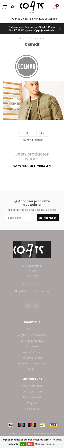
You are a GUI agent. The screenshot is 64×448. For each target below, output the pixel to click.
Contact (32, 369)
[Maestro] (21, 425)
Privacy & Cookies (32, 352)
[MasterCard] (32, 425)
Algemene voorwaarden (32, 335)
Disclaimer (32, 346)
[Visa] (53, 425)
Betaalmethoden (32, 357)
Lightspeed (51, 433)
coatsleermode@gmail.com (34, 291)
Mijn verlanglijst (32, 397)
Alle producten (32, 408)
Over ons (32, 329)
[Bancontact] (42, 425)
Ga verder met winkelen (32, 165)
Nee (30, 444)
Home (22, 38)
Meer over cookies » (45, 444)
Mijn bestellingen (32, 391)
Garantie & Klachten (32, 340)
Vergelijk (32, 403)
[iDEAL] (10, 425)
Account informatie (32, 385)
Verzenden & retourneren (32, 363)
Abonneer (49, 217)
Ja (22, 444)
